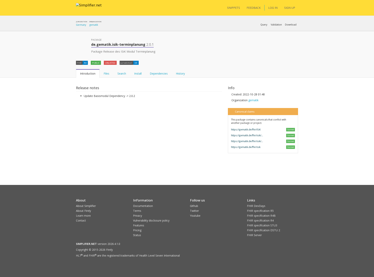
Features (138, 225)
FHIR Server (254, 235)
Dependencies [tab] (159, 73)
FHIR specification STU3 (262, 225)
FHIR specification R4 (260, 220)
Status (137, 235)
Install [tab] (138, 73)
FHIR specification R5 (260, 211)
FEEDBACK (254, 8)
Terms (137, 211)
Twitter (194, 211)
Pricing (137, 230)
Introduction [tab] (87, 73)
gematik (93, 24)
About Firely (83, 211)
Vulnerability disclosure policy (151, 220)
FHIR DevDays (256, 206)
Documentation (143, 206)
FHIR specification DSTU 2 (263, 230)
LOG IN (273, 8)
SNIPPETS (233, 8)
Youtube (195, 215)
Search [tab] (121, 73)
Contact (81, 220)
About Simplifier (86, 206)
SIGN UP (289, 8)
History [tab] (180, 73)
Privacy (137, 215)
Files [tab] (106, 73)
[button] (264, 24)
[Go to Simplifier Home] (89, 7)
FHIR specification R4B (261, 215)
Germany (81, 24)
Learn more (83, 215)
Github (194, 206)
